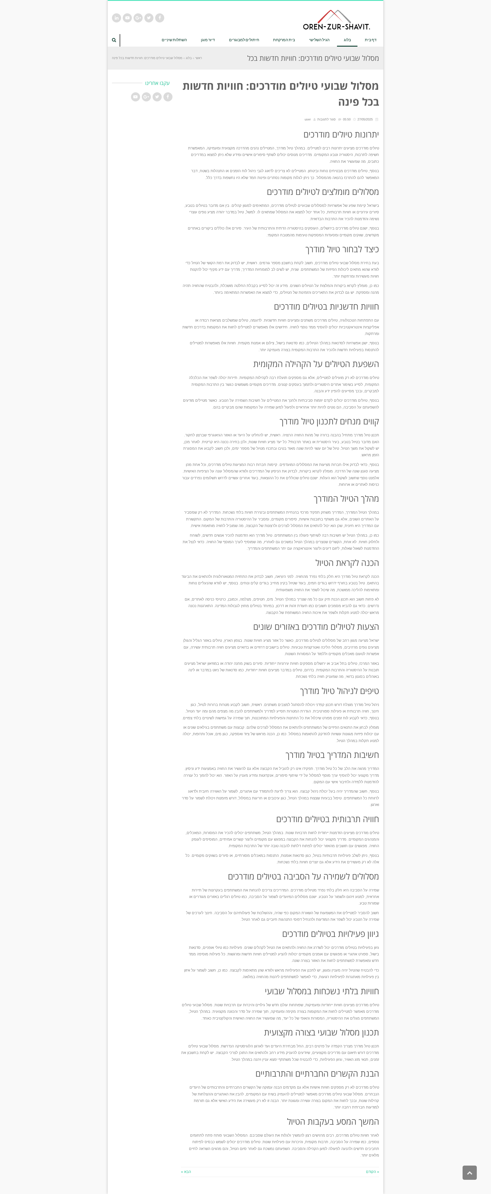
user (308, 119)
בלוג (189, 58)
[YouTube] (127, 17)
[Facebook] (159, 17)
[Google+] (138, 17)
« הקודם (372, 1172)
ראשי (198, 58)
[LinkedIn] (116, 17)
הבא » (186, 1172)
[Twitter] (148, 17)
